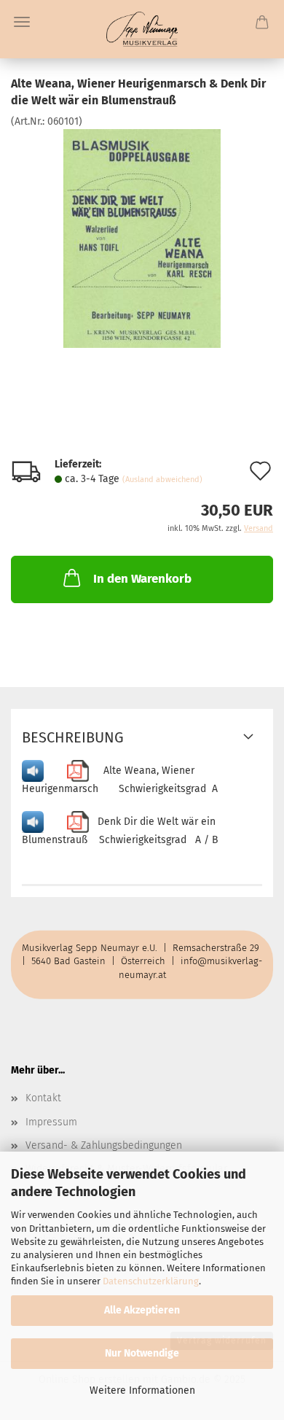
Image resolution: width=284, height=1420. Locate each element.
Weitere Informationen (142, 1390)
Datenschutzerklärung (151, 1281)
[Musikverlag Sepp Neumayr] (142, 29)
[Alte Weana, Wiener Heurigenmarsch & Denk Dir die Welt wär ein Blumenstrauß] (142, 237)
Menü (22, 22)
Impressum (51, 1122)
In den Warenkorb (142, 578)
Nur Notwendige (142, 1353)
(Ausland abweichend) (162, 479)
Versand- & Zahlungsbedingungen (103, 1145)
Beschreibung (73, 737)
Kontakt (43, 1098)
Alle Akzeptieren (142, 1310)
